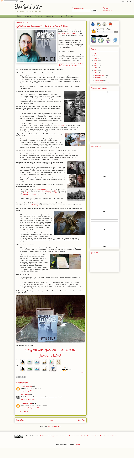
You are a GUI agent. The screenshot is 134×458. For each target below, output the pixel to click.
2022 (95, 55)
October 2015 (99, 80)
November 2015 (100, 77)
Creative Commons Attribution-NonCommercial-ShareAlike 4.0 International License (93, 436)
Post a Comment (23, 411)
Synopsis (61, 64)
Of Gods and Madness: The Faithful (50, 350)
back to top (82, 372)
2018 (95, 65)
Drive (55, 191)
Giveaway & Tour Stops (70, 65)
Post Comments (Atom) (54, 426)
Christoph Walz (54, 193)
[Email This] (17, 377)
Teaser (67, 64)
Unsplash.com (60, 125)
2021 (95, 58)
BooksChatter (29, 6)
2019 (95, 63)
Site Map (69, 16)
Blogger (78, 444)
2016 (95, 70)
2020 (95, 60)
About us (28, 16)
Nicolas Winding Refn (43, 189)
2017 (95, 68)
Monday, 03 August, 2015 (28, 399)
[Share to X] (21, 377)
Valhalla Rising (33, 205)
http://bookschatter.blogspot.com (48, 436)
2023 (95, 53)
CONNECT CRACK (26, 403)
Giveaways (49, 16)
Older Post (81, 420)
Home (19, 16)
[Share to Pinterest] (25, 377)
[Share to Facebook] (23, 377)
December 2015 (100, 75)
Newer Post (20, 420)
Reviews (59, 16)
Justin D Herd (25, 394)
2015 (95, 73)
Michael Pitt (26, 193)
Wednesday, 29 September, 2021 (30, 408)
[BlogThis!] (19, 377)
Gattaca (34, 194)
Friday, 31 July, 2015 (26, 391)
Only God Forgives (46, 191)
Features (38, 16)
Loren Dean (25, 194)
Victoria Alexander (26, 386)
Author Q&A (73, 64)
